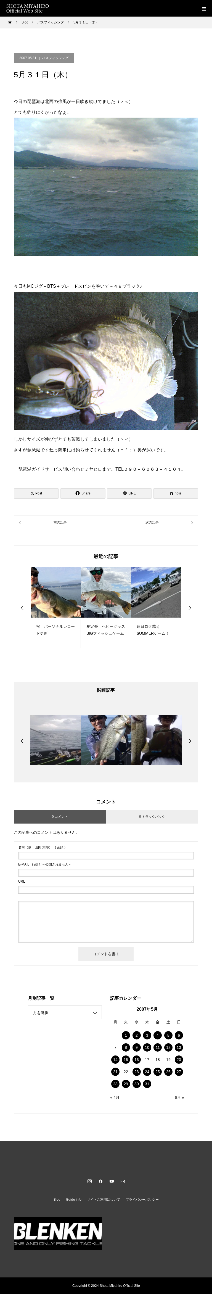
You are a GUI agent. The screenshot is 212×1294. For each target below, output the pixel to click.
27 (179, 1072)
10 (147, 1047)
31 (147, 1084)
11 (158, 1047)
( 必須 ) (41, 847)
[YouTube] (111, 1181)
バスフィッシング (55, 58)
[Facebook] (100, 1181)
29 (126, 1084)
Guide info (73, 1200)
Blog (57, 1200)
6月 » (179, 1097)
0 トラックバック (152, 817)
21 (115, 1072)
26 (168, 1072)
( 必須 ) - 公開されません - (44, 864)
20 (179, 1059)
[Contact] (122, 1181)
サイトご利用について (103, 1200)
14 (115, 1059)
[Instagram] (89, 1181)
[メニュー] (203, 8)
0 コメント (60, 817)
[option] (56, 607)
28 (115, 1084)
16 (136, 1059)
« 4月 (115, 1097)
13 (179, 1047)
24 (147, 1072)
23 (136, 1072)
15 (126, 1059)
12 (168, 1047)
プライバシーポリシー (142, 1200)
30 (136, 1084)
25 (157, 1072)
